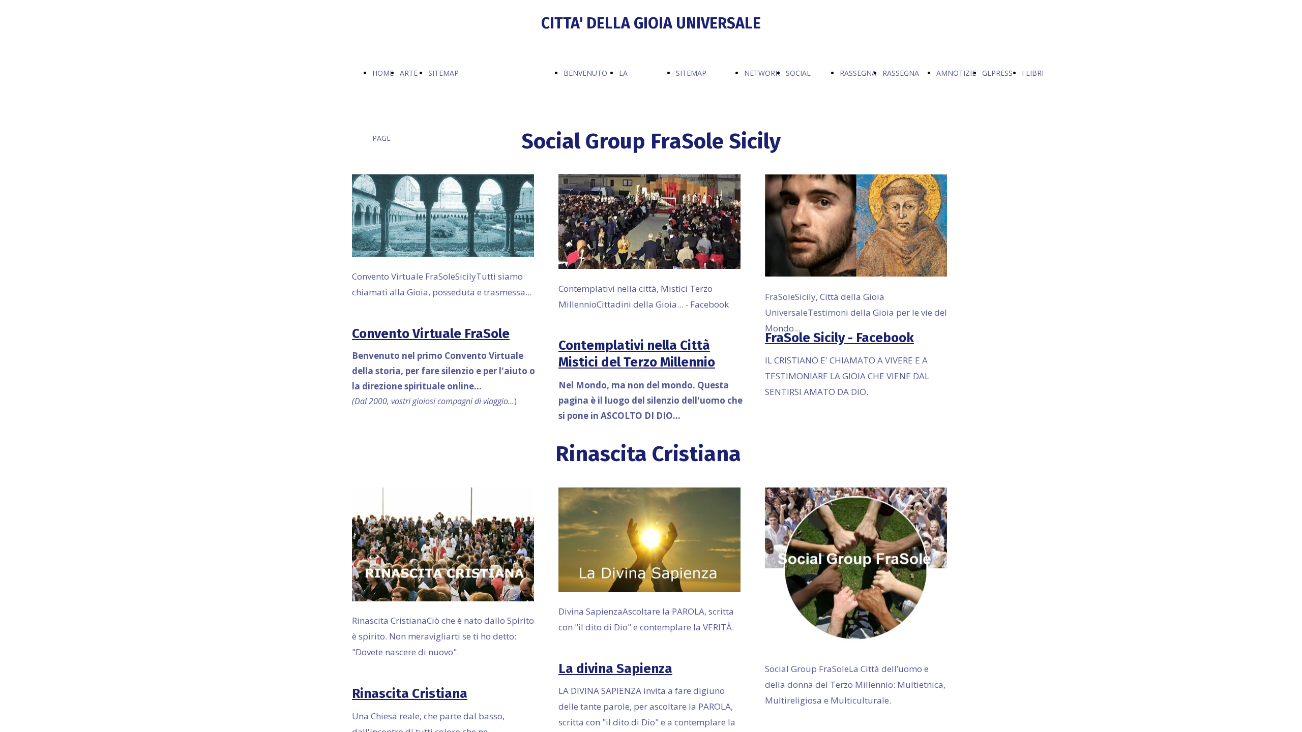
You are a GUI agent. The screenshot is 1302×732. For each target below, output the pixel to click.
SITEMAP (443, 73)
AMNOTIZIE (956, 73)
